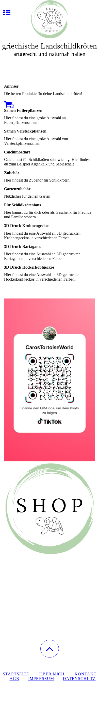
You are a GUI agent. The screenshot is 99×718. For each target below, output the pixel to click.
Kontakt (85, 674)
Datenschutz (79, 678)
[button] (49, 648)
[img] (49, 19)
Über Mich (51, 674)
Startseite (16, 674)
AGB (14, 678)
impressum (41, 678)
